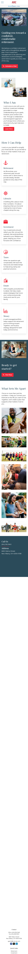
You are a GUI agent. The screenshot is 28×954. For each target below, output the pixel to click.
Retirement (14, 951)
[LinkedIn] (17, 944)
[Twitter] (14, 944)
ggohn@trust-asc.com (14, 941)
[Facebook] (11, 944)
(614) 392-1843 (16, 932)
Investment (14, 953)
